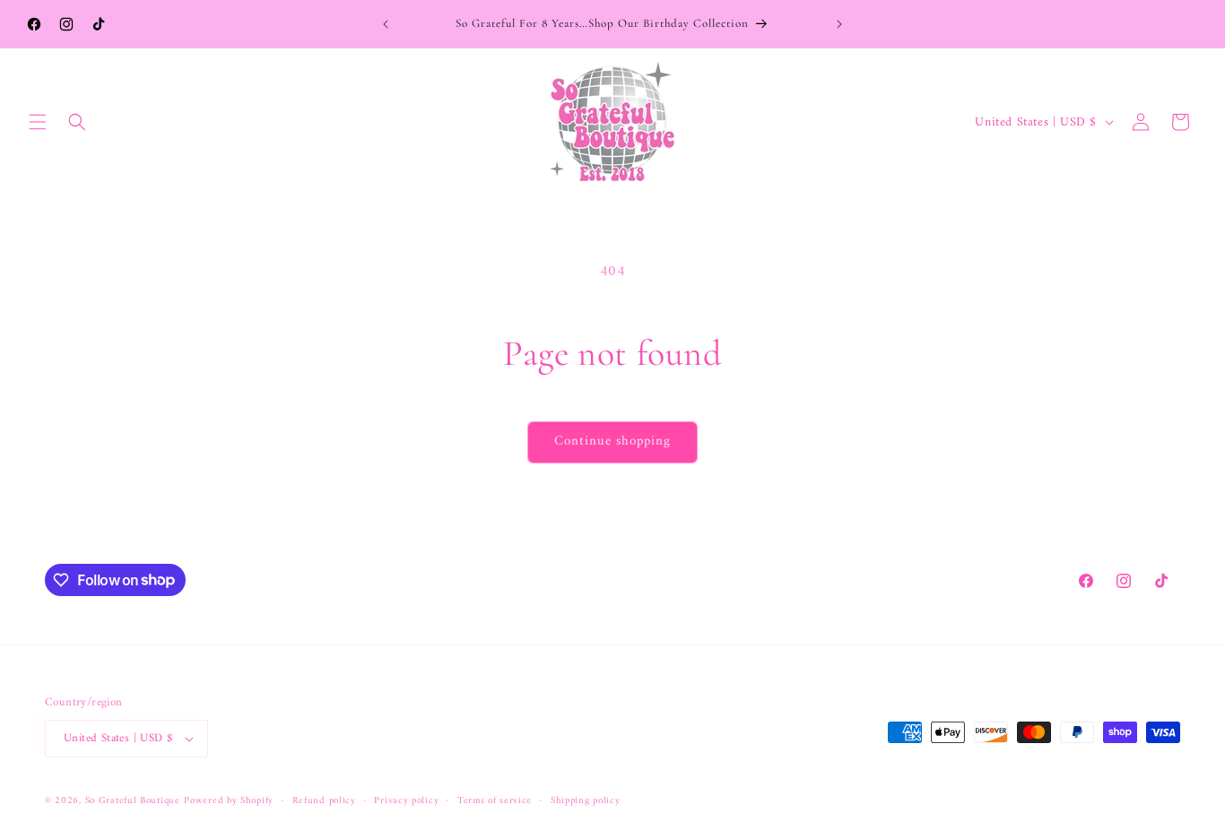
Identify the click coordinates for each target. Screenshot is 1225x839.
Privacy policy (406, 801)
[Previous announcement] (385, 24)
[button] (37, 122)
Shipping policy (586, 801)
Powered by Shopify (229, 800)
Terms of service (494, 801)
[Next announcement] (839, 24)
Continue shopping (612, 441)
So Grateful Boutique (132, 800)
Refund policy (324, 801)
